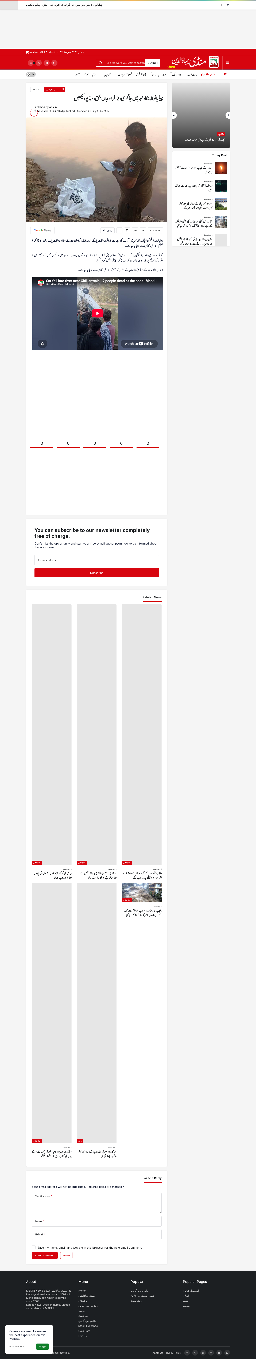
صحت (77, 74)
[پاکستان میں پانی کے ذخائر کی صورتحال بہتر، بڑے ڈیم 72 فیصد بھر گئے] (201, 204)
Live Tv (82, 1336)
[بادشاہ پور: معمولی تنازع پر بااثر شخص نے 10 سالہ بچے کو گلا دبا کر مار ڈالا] (97, 742)
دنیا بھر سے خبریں (88, 1305)
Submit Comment (44, 1255)
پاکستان (155, 75)
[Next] (228, 115)
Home (82, 1290)
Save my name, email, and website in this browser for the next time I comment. (89, 1247)
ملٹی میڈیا (107, 75)
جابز (164, 74)
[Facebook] (187, 1353)
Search (153, 62)
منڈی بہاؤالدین (207, 74)
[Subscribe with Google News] (42, 230)
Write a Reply (153, 1178)
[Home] (225, 74)
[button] (47, 63)
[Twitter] (203, 1353)
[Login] (39, 63)
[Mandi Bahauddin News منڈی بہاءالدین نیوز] (192, 62)
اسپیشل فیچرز (191, 1290)
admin (53, 107)
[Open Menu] (227, 63)
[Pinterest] (227, 1353)
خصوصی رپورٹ (125, 75)
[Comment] (127, 230)
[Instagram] (211, 1353)
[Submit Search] (54, 63)
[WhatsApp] (195, 1353)
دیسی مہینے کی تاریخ (142, 1295)
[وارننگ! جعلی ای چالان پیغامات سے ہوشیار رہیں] (201, 186)
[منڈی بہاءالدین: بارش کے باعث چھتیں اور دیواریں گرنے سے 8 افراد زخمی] (201, 240)
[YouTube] (219, 1353)
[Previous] (174, 115)
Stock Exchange (88, 1326)
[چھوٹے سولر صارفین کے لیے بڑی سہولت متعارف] (201, 115)
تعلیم (185, 1300)
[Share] (227, 5)
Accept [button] (42, 1346)
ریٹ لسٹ (192, 75)
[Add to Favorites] (119, 230)
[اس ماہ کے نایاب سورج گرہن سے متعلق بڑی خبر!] (201, 168)
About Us (158, 1352)
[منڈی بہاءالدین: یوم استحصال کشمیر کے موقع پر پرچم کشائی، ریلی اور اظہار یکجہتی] (52, 1020)
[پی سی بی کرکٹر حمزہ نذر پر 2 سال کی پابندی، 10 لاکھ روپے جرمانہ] (52, 742)
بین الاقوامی (140, 74)
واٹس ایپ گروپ (87, 1321)
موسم (86, 74)
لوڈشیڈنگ (176, 75)
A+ (135, 230)
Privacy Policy (16, 1346)
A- (143, 230)
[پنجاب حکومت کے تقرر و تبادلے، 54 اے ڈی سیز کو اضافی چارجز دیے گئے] (142, 742)
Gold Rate (84, 1331)
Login (66, 1255)
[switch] (31, 74)
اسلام (95, 74)
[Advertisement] (104, 24)
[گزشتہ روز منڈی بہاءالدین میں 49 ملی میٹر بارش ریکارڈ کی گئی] (97, 1020)
